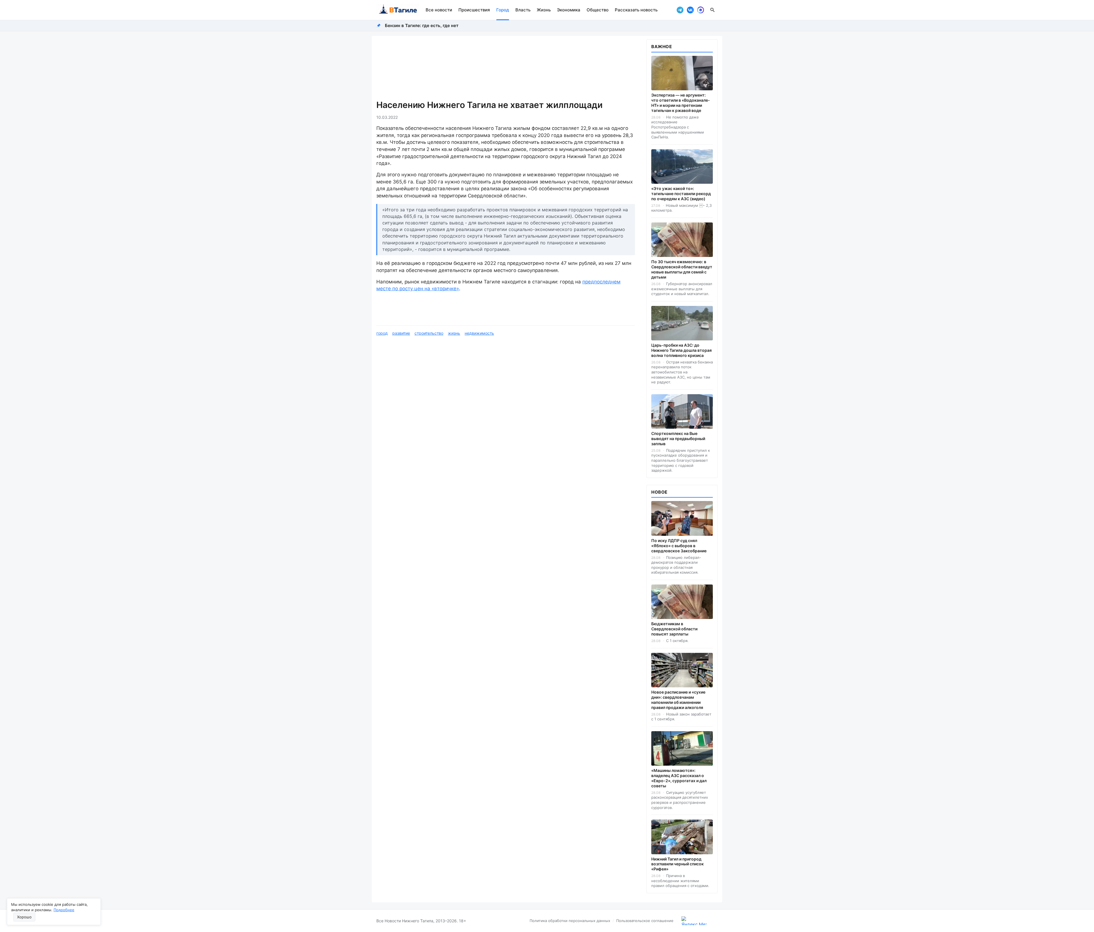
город (382, 333)
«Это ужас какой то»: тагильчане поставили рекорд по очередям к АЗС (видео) (681, 193)
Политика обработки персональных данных (570, 920)
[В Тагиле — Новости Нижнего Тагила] (397, 10)
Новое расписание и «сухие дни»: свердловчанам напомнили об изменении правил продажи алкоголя (678, 700)
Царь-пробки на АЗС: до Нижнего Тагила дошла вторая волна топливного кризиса (681, 350)
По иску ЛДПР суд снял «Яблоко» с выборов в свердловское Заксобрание (679, 545)
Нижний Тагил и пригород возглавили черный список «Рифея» (677, 864)
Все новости (439, 10)
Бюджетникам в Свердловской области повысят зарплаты (674, 628)
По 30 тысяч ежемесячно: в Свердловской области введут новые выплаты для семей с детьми (681, 269)
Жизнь (544, 10)
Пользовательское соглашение (644, 920)
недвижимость (479, 333)
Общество (598, 10)
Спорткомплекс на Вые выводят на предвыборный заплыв (678, 438)
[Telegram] (680, 10)
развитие (401, 333)
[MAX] (701, 10)
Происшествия (474, 10)
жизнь (454, 333)
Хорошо (24, 917)
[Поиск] (712, 10)
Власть (522, 10)
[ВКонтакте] (690, 10)
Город (502, 10)
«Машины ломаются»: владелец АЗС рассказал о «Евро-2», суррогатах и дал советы (679, 778)
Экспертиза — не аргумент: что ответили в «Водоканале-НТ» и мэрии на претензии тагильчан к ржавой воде (680, 103)
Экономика (568, 10)
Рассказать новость (636, 10)
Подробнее (64, 910)
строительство (429, 333)
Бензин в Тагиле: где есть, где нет (421, 25)
